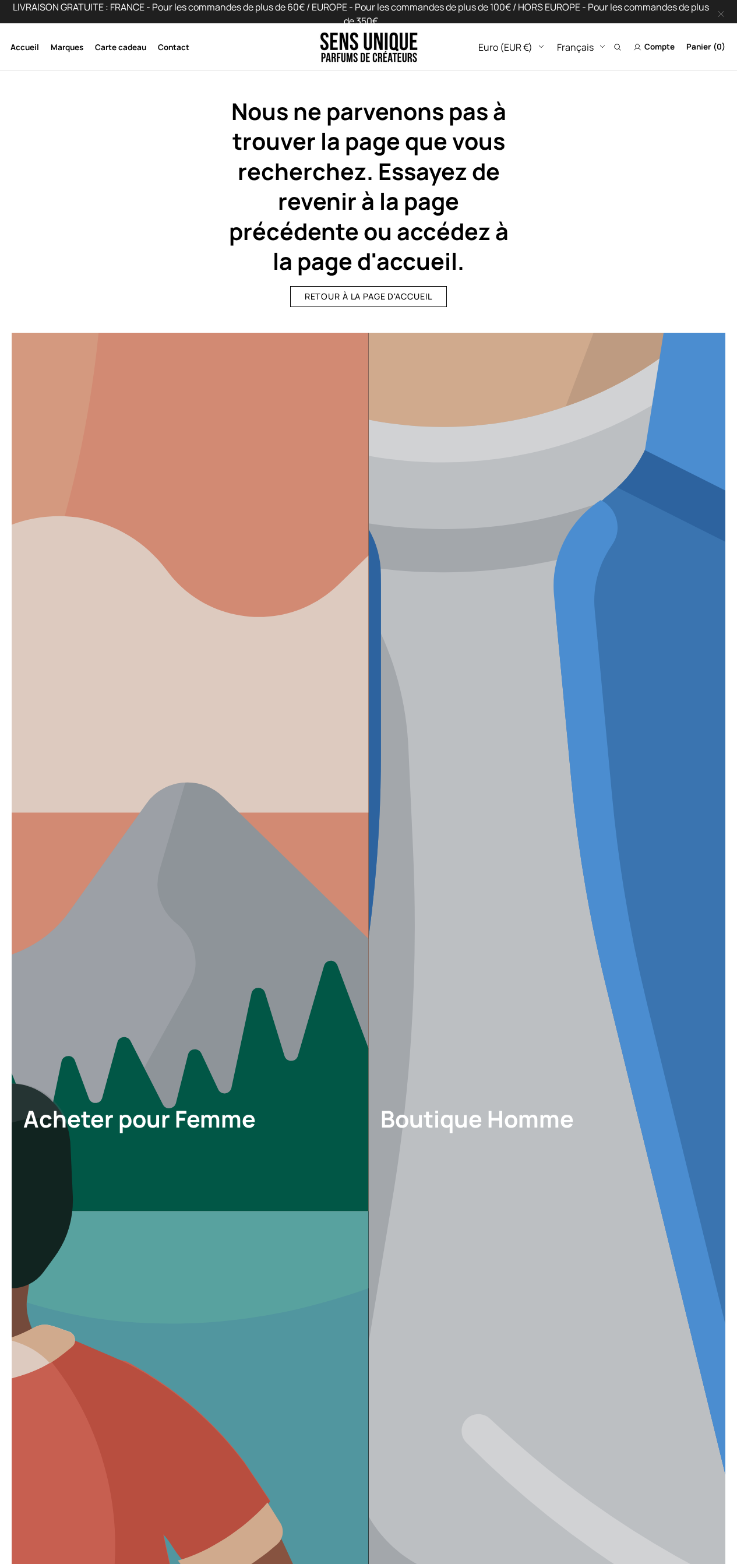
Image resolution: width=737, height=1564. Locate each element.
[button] (617, 47)
